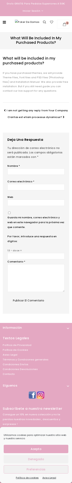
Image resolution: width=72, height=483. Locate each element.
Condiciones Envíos (15, 364)
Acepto (36, 449)
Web (10, 197)
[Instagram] (40, 394)
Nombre (13, 166)
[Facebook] (32, 394)
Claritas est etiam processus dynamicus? (35, 117)
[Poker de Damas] (27, 22)
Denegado (36, 459)
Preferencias (36, 469)
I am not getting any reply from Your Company (37, 110)
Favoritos (52, 22)
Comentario (16, 261)
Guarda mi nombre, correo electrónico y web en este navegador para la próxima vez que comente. (35, 222)
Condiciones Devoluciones (20, 369)
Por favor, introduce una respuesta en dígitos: (32, 239)
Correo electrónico (20, 181)
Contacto (9, 374)
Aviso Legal (49, 477)
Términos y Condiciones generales (25, 359)
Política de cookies (27, 477)
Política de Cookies (15, 350)
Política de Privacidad (17, 345)
